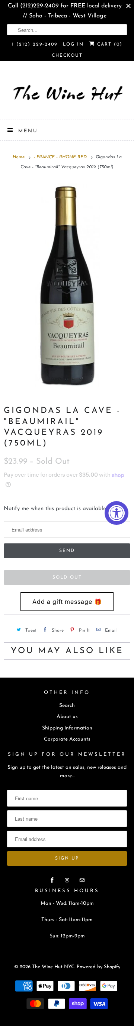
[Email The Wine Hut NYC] (82, 880)
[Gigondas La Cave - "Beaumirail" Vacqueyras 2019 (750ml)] (67, 285)
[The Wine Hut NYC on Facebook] (52, 880)
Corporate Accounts (67, 739)
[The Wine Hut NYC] (67, 92)
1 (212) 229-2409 (34, 44)
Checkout (67, 55)
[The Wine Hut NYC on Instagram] (67, 880)
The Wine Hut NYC (53, 966)
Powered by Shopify (98, 966)
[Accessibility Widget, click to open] (116, 513)
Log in (73, 44)
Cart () (108, 44)
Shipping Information (67, 728)
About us (67, 716)
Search (67, 705)
